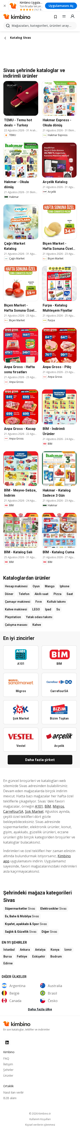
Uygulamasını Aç (61, 6)
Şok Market (34, 811)
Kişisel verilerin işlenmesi (40, 1125)
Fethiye (22, 956)
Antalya (40, 949)
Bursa (7, 956)
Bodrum (56, 956)
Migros (58, 806)
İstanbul (9, 949)
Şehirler (8, 1070)
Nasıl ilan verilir (13, 1092)
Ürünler (8, 1075)
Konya (55, 949)
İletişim (8, 1064)
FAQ (6, 1058)
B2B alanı (9, 1098)
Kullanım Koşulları (40, 1119)
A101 (39, 806)
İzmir (68, 949)
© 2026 (40, 1113)
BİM (48, 806)
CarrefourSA (13, 811)
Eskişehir (38, 956)
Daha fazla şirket (40, 759)
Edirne (8, 963)
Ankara (25, 949)
